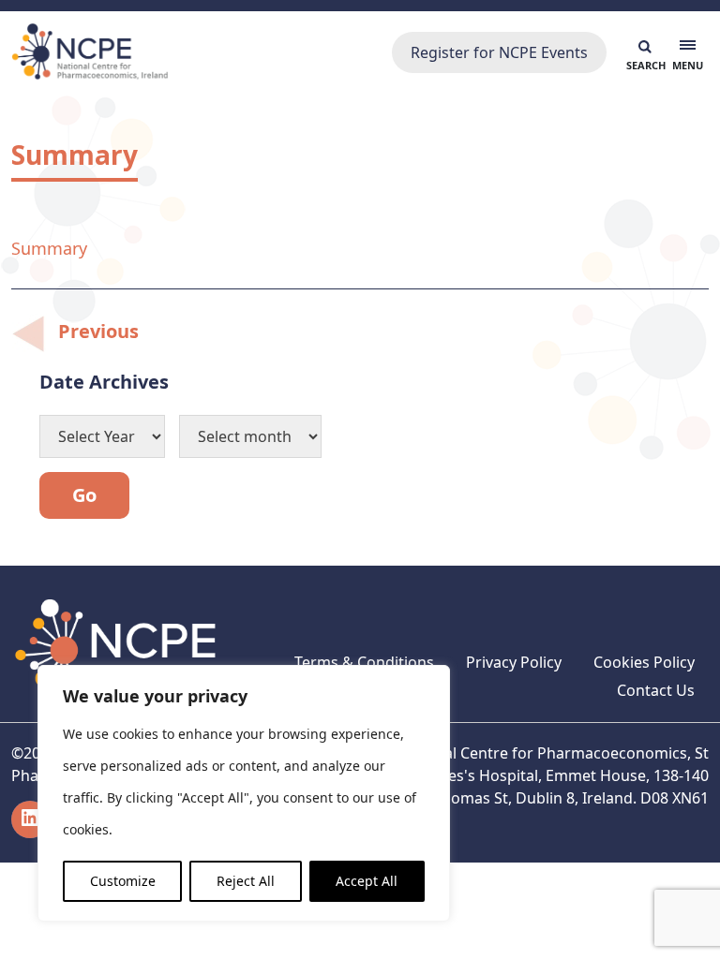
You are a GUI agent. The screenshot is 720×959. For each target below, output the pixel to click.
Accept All (367, 881)
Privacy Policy (514, 662)
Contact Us (656, 690)
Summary (49, 248)
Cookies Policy (644, 662)
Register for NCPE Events (499, 52)
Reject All (246, 881)
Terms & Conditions (364, 662)
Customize (123, 881)
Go (84, 495)
